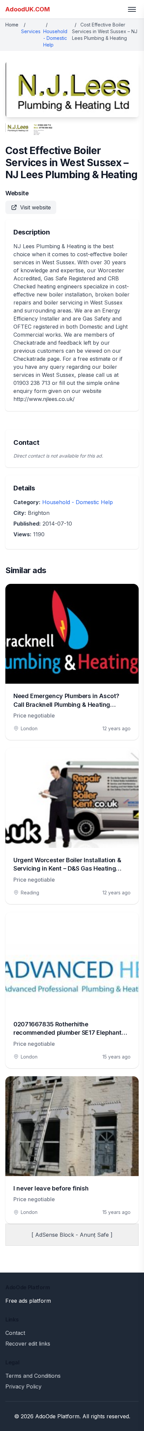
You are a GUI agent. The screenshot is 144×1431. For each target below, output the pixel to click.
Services (31, 31)
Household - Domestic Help (55, 38)
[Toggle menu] (132, 9)
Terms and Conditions (33, 1375)
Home (11, 24)
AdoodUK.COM (27, 9)
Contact (15, 1333)
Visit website (35, 207)
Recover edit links (27, 1343)
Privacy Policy (23, 1386)
